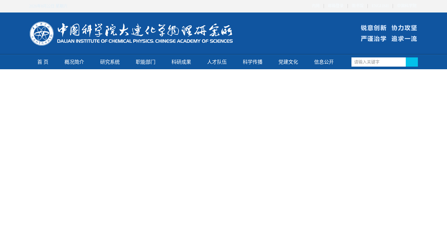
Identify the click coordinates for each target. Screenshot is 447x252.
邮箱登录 (336, 6)
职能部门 (145, 62)
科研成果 (181, 62)
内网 (316, 6)
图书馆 (358, 6)
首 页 (42, 62)
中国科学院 (407, 6)
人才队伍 (217, 62)
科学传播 (252, 62)
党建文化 (288, 62)
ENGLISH (380, 6)
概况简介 (74, 62)
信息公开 (324, 62)
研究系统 (110, 62)
